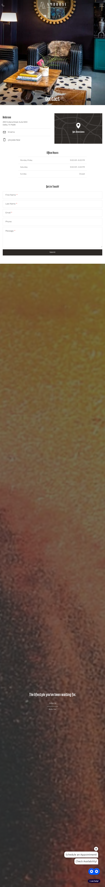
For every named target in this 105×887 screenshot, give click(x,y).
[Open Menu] (102, 5)
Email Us (11, 132)
